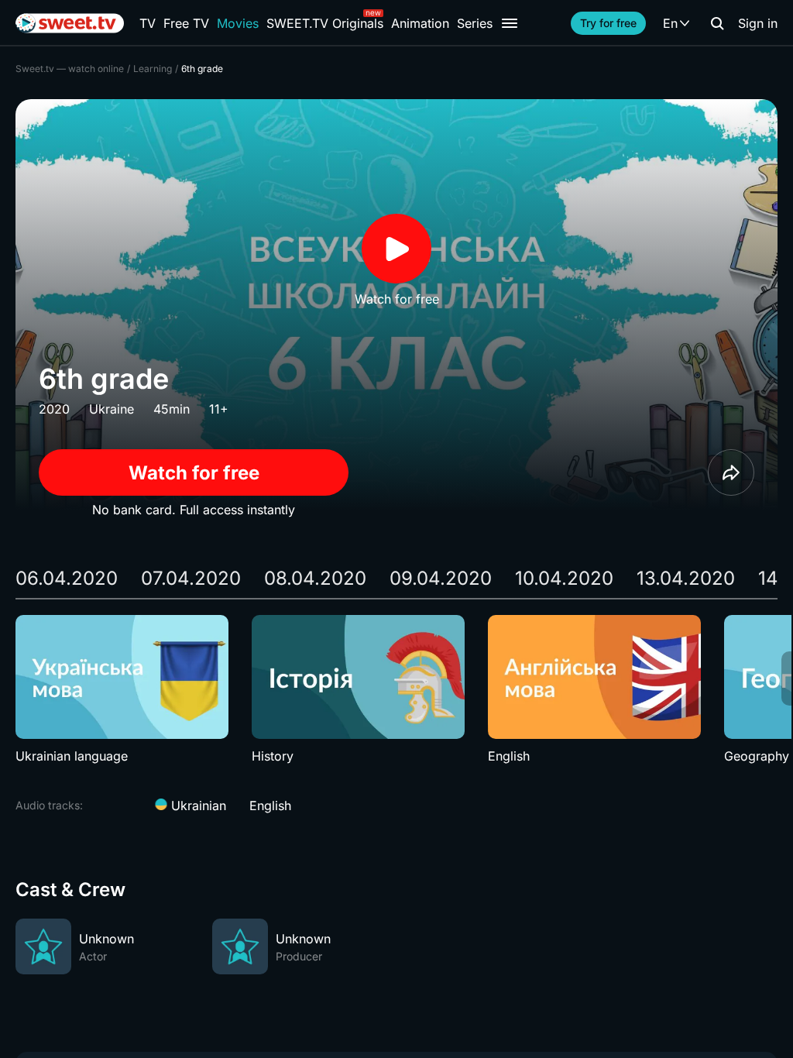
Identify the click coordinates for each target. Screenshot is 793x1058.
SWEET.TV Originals (324, 23)
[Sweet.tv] (69, 23)
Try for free (608, 22)
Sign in (758, 23)
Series (475, 23)
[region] (396, 690)
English (270, 805)
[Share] (731, 472)
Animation (420, 23)
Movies (238, 23)
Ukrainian (196, 805)
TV (147, 23)
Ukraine (111, 409)
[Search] (717, 23)
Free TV (186, 23)
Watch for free (194, 473)
